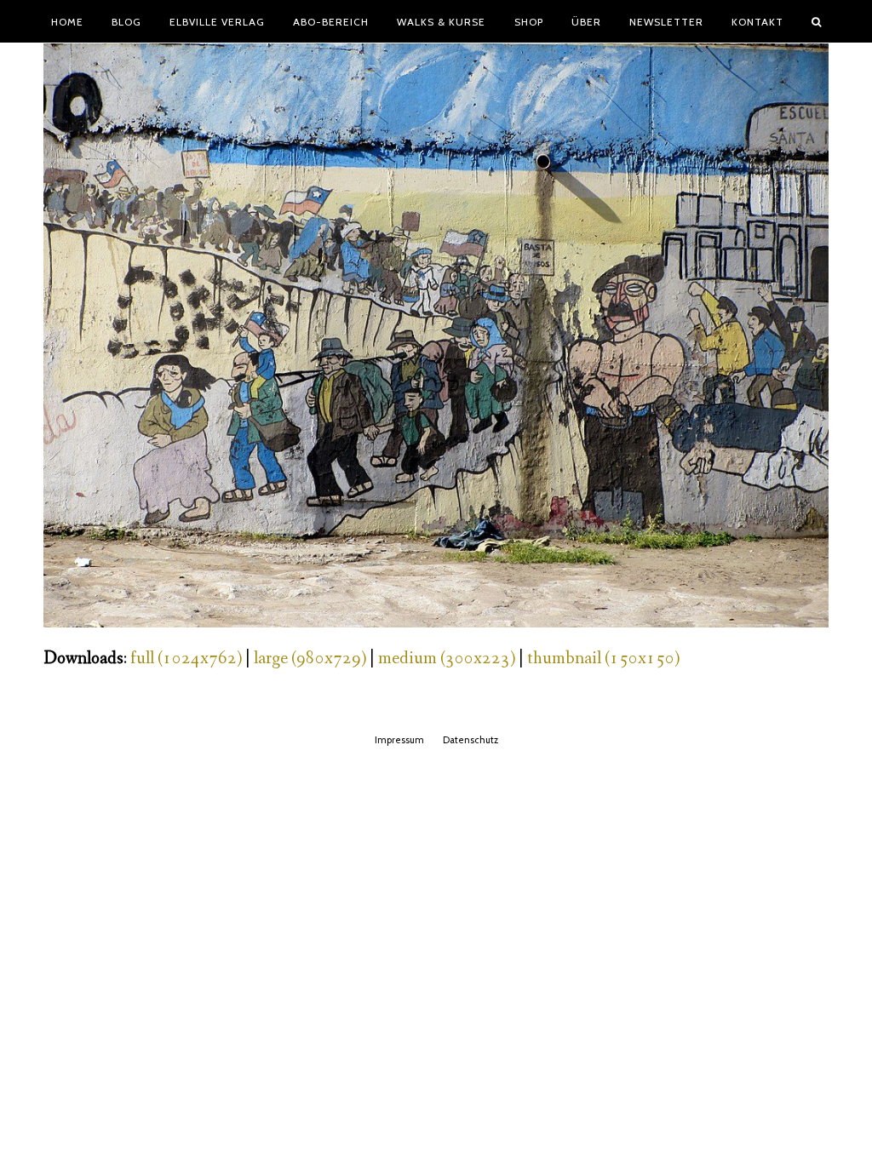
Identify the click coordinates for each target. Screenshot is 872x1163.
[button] (817, 21)
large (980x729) (310, 658)
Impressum (399, 740)
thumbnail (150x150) (603, 658)
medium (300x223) (446, 658)
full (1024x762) (186, 658)
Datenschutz (470, 740)
